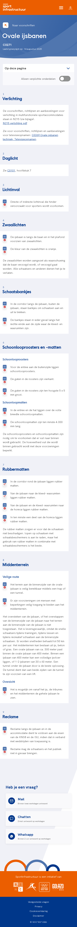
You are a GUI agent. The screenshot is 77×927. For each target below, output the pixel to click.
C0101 (11, 170)
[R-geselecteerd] (5, 483)
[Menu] (61, 7)
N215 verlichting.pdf (15, 123)
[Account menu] (70, 7)
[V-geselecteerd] (5, 203)
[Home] (15, 7)
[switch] (64, 78)
